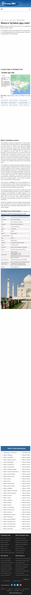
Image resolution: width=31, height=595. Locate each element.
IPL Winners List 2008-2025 (22, 571)
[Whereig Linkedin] (15, 585)
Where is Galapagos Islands (9, 469)
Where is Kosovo (7, 505)
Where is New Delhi (14, 100)
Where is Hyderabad (24, 105)
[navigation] (2, 9)
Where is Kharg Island (6, 558)
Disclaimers (9, 590)
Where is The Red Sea (8, 507)
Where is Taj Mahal (7, 488)
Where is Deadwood (8, 516)
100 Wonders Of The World (10, 452)
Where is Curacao (7, 495)
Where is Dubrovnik (8, 528)
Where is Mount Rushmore (9, 493)
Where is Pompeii (26, 481)
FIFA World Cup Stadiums (21, 566)
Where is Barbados (5, 544)
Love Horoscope (19, 546)
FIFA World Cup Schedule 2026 (22, 558)
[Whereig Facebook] (12, 585)
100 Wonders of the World (7, 562)
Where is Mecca (7, 478)
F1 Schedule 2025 (19, 573)
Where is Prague (26, 493)
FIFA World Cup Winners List (22, 560)
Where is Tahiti (7, 497)
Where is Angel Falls (8, 457)
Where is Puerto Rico (6, 550)
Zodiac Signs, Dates (20, 550)
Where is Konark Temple (9, 474)
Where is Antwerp (26, 509)
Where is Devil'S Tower (8, 509)
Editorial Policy (25, 589)
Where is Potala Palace (8, 483)
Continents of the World (6, 569)
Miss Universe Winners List (21, 540)
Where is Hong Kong (5, 538)
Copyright (16, 590)
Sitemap (22, 590)
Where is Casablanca (20, 548)
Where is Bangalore (14, 105)
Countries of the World (6, 566)
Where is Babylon (26, 495)
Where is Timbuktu (7, 500)
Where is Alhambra (7, 455)
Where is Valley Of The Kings (10, 490)
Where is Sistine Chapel (9, 486)
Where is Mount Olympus (9, 514)
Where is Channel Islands (9, 526)
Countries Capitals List (6, 564)
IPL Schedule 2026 (19, 569)
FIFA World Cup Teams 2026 (22, 564)
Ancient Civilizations (5, 575)
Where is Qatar (4, 542)
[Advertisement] (15, 51)
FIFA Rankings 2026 (20, 562)
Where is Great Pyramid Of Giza (10, 471)
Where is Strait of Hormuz (21, 542)
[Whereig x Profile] (17, 585)
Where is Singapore (5, 540)
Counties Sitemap (19, 552)
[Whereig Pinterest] (20, 585)
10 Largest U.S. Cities (20, 538)
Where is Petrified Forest (9, 521)
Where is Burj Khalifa (8, 462)
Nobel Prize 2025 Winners (21, 544)
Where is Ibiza (4, 546)
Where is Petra (7, 481)
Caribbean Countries (5, 571)
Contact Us (10, 589)
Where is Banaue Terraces (9, 459)
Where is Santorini (7, 512)
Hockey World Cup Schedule (22, 575)
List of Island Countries (6, 573)
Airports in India (4, 105)
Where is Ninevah (26, 514)
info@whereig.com (17, 580)
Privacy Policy (17, 589)
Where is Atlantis (7, 502)
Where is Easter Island (8, 467)
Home (2, 20)
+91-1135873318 (6, 580)
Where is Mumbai (23, 102)
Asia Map (6, 20)
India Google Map (23, 100)
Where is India (12, 20)
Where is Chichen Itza (8, 464)
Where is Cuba (4, 548)
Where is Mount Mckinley (9, 519)
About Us (3, 589)
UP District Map (4, 100)
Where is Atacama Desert (9, 524)
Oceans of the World (5, 560)
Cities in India (12, 102)
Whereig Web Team (19, 26)
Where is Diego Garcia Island (7, 552)
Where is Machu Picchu (8, 476)
